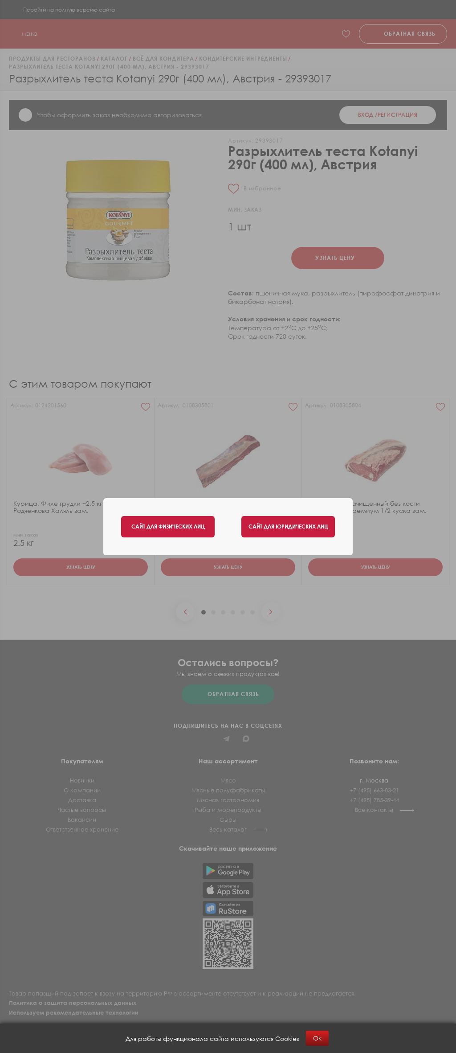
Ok (317, 1038)
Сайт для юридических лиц (288, 526)
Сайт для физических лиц (168, 526)
